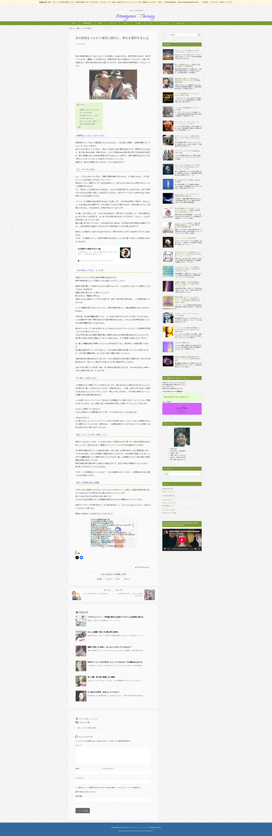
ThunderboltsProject (168, 496)
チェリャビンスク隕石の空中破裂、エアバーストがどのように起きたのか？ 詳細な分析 (188, 329)
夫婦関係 (88, 28)
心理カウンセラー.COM (169, 513)
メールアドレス (108, 769)
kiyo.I (148, 567)
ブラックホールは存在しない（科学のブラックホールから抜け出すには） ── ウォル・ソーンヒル (187, 167)
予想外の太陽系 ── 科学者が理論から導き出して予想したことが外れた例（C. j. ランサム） (187, 284)
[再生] (165, 549)
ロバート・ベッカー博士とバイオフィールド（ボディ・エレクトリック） (187, 51)
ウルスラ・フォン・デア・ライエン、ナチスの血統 (187, 314)
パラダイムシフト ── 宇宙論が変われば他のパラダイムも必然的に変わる (115, 617)
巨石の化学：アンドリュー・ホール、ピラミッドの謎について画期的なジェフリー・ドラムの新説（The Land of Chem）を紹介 (187, 299)
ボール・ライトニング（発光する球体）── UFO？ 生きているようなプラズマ (187, 138)
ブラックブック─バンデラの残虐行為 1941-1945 (187, 152)
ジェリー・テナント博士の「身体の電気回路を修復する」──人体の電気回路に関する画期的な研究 (187, 225)
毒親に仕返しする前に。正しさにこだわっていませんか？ (110, 647)
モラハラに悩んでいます (131, 505)
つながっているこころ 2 (169, 503)
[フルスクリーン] (199, 549)
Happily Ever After (167, 489)
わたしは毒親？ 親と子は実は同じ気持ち (103, 632)
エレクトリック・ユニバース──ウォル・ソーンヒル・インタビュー (187, 123)
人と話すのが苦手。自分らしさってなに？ (104, 692)
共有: (79, 127)
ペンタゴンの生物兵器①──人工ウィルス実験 (187, 108)
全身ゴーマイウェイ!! (168, 491)
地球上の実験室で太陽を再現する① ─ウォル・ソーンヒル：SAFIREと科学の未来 (188, 358)
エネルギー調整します (182, 343)
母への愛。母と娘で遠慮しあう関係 (101, 677)
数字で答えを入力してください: (86, 792)
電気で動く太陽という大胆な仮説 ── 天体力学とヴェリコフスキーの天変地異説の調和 (187, 80)
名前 (77, 769)
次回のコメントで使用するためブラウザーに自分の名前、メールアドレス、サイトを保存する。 (110, 787)
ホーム (73, 28)
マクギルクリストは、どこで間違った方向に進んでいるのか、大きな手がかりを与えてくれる (187, 269)
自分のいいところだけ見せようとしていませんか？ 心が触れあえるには (115, 662)
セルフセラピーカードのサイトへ (176, 397)
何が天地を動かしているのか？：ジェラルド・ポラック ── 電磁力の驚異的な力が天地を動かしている (187, 210)
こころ (81, 28)
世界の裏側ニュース (168, 506)
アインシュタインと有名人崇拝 (185, 238)
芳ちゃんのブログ (167, 500)
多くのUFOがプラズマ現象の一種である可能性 (187, 181)
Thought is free (148, 831)
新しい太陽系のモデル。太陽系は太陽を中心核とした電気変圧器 (187, 65)
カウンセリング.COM (168, 510)
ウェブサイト (79, 778)
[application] (182, 540)
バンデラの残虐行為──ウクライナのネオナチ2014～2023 (187, 94)
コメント (78, 745)
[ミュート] (195, 549)
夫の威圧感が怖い (110, 505)
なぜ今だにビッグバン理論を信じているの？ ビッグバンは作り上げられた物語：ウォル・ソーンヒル (188, 254)
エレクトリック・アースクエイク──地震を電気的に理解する (187, 195)
